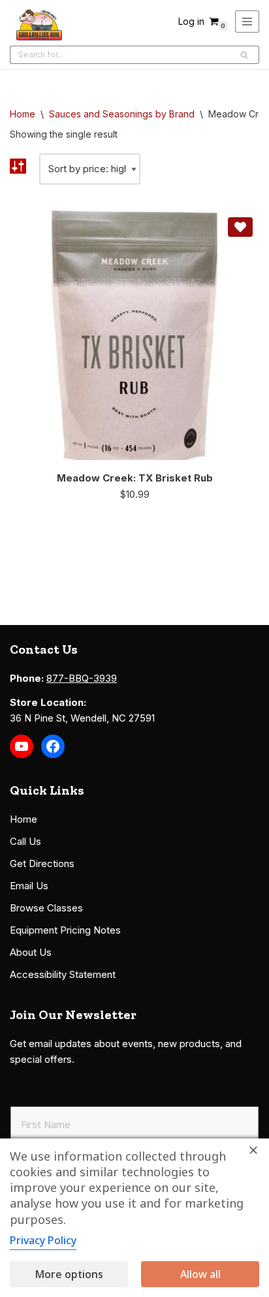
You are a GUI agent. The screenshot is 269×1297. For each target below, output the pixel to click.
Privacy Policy (43, 1240)
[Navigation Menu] (247, 21)
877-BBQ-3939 (81, 678)
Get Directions (42, 863)
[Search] (244, 55)
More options (69, 1274)
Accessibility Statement (63, 974)
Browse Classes (46, 908)
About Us (31, 952)
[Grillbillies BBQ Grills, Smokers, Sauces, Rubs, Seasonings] (39, 24)
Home (22, 113)
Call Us (25, 841)
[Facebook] (53, 746)
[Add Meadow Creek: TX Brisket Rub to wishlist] (240, 227)
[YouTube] (21, 746)
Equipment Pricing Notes (65, 930)
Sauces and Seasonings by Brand (122, 113)
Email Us (29, 885)
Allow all (200, 1274)
